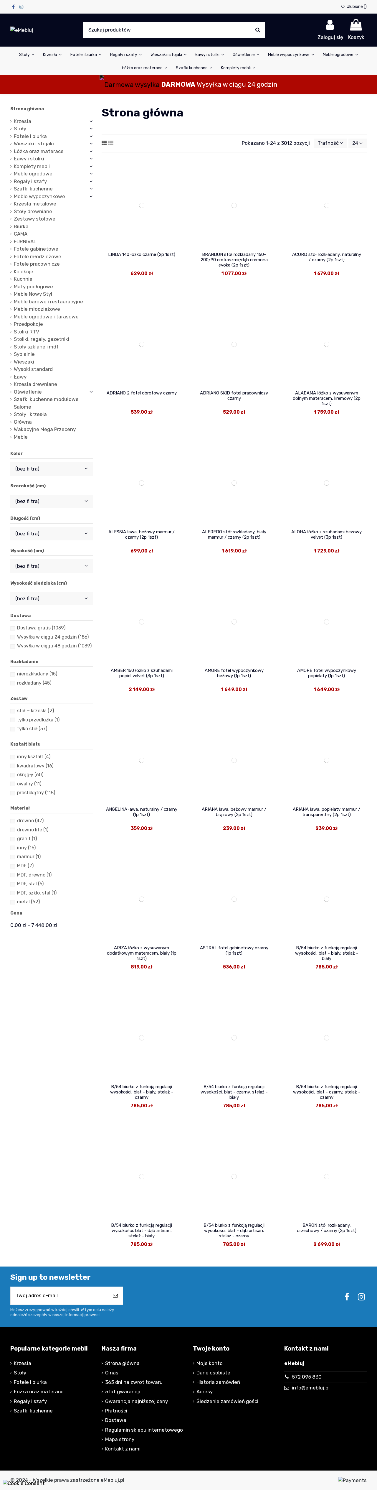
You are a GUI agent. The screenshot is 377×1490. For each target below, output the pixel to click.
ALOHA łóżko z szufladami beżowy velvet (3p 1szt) (326, 534)
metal (28, 901)
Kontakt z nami (122, 1449)
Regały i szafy (30, 181)
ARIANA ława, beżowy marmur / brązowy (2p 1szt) (234, 812)
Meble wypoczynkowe (39, 196)
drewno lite (32, 830)
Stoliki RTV (26, 332)
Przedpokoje (28, 324)
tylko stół (32, 728)
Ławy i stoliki (29, 159)
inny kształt (33, 756)
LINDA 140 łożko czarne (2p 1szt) (141, 254)
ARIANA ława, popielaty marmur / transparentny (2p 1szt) (326, 812)
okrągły (30, 774)
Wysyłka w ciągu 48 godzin (54, 646)
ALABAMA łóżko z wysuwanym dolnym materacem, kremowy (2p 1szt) (327, 398)
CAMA (20, 234)
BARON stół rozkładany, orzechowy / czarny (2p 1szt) (326, 1228)
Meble (21, 437)
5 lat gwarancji (122, 1391)
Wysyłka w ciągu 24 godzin (53, 637)
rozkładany (34, 683)
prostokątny (36, 792)
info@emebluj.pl (311, 1388)
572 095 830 (307, 1377)
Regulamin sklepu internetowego (144, 1430)
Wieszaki (24, 362)
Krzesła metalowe (35, 204)
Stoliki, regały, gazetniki (41, 339)
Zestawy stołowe (34, 219)
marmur (29, 856)
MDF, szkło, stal (37, 893)
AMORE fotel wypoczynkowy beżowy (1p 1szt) (234, 673)
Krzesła (22, 121)
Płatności (116, 1411)
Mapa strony (119, 1439)
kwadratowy (35, 766)
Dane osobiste (213, 1373)
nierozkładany (37, 674)
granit (27, 838)
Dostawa (115, 1420)
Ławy (20, 377)
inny (26, 848)
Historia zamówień (218, 1382)
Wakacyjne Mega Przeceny (45, 429)
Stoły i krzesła (30, 414)
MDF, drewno (34, 875)
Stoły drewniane (33, 211)
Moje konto (209, 1363)
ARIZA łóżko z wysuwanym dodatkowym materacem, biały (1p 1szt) (141, 953)
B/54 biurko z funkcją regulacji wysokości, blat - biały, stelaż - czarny (141, 1092)
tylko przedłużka (38, 720)
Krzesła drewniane (35, 384)
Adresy (204, 1391)
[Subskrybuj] (115, 1296)
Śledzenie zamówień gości (227, 1401)
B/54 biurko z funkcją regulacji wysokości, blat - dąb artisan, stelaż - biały (141, 1231)
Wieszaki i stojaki (34, 144)
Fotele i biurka (30, 136)
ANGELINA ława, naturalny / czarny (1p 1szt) (141, 812)
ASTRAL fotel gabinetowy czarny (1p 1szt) (234, 950)
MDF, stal (30, 884)
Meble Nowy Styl (33, 294)
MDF (25, 866)
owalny (29, 784)
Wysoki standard (33, 369)
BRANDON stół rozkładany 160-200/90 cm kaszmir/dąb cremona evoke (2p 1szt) (234, 260)
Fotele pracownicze (37, 264)
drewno (30, 820)
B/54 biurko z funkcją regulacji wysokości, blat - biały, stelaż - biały (326, 953)
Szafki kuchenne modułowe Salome (46, 403)
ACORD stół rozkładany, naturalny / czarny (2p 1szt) (326, 257)
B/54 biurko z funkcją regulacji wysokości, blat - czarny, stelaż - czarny (326, 1092)
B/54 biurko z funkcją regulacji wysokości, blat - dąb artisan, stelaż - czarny (234, 1231)
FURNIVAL (25, 241)
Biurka (21, 226)
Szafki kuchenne (33, 189)
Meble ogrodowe (33, 174)
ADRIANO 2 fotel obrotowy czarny (142, 393)
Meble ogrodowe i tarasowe (46, 317)
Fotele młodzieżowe (37, 256)
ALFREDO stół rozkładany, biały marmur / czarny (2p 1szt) (234, 534)
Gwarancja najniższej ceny (136, 1401)
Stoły (20, 128)
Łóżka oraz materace (39, 151)
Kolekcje (23, 271)
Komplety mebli (32, 166)
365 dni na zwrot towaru (134, 1382)
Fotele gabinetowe (36, 249)
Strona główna (27, 108)
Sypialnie (24, 354)
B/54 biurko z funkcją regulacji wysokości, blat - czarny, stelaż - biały (234, 1092)
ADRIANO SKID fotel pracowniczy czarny (234, 395)
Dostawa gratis (41, 628)
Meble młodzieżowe (37, 309)
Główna (23, 422)
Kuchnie (23, 279)
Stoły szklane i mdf (36, 347)
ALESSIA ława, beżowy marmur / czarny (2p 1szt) (141, 534)
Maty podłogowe (33, 287)
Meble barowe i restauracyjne (48, 302)
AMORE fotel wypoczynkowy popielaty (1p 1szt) (326, 673)
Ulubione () (356, 6)
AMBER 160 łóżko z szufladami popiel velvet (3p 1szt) (142, 673)
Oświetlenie (28, 392)
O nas (111, 1373)
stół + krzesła (35, 710)
